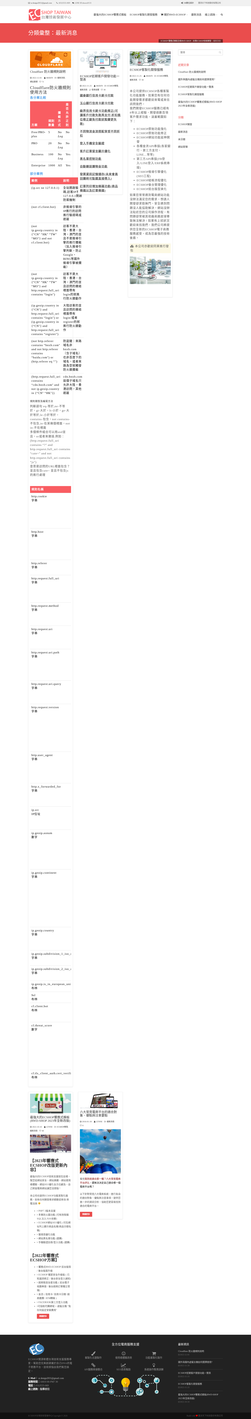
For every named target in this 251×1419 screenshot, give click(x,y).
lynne (49, 1127)
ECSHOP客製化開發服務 (143, 14)
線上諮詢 (210, 14)
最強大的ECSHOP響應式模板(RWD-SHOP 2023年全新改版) (50, 1119)
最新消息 (196, 14)
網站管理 (34, 82)
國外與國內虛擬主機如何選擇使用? (196, 79)
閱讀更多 (43, 1316)
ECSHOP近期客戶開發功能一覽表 (99, 78)
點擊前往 (45, 1389)
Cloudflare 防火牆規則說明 (48, 71)
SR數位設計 (189, 3)
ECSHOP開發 (112, 86)
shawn (49, 78)
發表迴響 (95, 90)
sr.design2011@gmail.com (41, 3)
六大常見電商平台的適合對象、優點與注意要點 (98, 1114)
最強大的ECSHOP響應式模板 (110, 14)
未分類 (181, 139)
